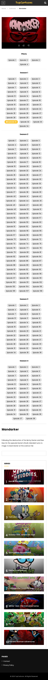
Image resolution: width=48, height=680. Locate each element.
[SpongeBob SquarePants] (24, 548)
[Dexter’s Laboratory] (24, 566)
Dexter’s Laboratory (17, 570)
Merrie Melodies (16, 481)
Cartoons (12, 8)
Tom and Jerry (15, 517)
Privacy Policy (8, 665)
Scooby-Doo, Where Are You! (22, 534)
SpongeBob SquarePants (20, 552)
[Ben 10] (24, 619)
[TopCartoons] (24, 2)
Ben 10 (11, 624)
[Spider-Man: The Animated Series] (24, 601)
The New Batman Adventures (22, 641)
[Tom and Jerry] (24, 512)
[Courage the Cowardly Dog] (24, 584)
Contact (6, 661)
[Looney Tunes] (24, 494)
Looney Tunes (15, 499)
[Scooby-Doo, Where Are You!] (24, 530)
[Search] (45, 3)
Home (4, 8)
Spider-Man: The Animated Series (24, 606)
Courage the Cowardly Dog (21, 588)
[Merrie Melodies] (24, 477)
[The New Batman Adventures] (24, 637)
